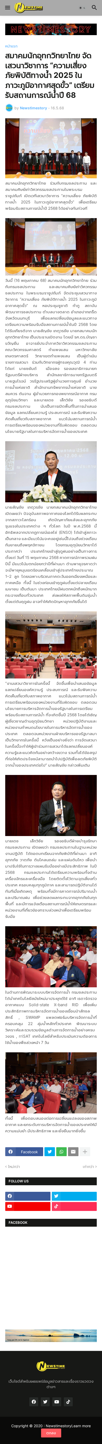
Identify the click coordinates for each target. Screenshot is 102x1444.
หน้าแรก (11, 46)
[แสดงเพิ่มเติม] (85, 1151)
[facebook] (27, 1196)
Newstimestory (58, 1426)
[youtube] (27, 1206)
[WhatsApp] (61, 1151)
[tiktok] (74, 1206)
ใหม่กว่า (14, 1166)
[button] (7, 7)
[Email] (73, 1151)
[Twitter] (49, 1151)
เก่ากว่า (88, 1166)
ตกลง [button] (51, 1433)
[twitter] (74, 1196)
